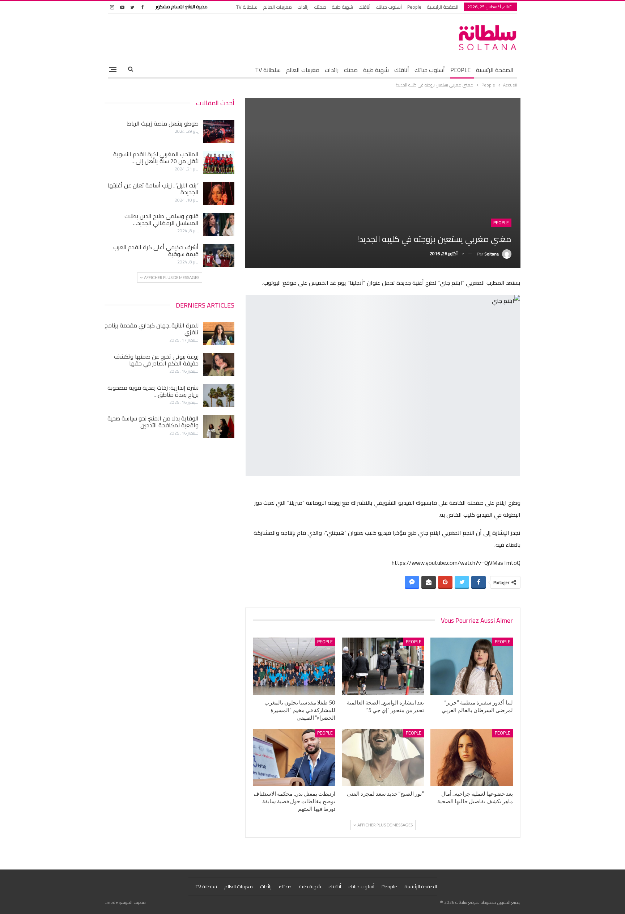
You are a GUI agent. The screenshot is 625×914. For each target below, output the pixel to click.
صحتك (320, 7)
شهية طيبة (342, 7)
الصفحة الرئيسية (442, 7)
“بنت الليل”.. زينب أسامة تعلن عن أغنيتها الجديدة (153, 189)
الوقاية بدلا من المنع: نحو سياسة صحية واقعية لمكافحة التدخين (153, 422)
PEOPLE (460, 69)
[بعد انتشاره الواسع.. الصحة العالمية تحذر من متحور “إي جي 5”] (383, 666)
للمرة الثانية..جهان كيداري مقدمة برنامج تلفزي (152, 329)
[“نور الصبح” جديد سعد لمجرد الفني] (383, 757)
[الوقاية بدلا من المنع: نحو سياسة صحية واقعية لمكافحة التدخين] (218, 426)
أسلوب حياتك (389, 7)
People (414, 7)
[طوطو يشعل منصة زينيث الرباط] (218, 131)
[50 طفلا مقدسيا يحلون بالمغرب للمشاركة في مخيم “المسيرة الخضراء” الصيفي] (294, 666)
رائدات (303, 7)
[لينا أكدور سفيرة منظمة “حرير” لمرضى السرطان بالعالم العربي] (471, 666)
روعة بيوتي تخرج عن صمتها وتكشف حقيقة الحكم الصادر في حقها (156, 360)
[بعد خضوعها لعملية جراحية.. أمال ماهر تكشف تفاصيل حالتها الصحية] (471, 757)
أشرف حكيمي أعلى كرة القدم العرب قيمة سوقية (156, 250)
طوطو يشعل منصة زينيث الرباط (163, 123)
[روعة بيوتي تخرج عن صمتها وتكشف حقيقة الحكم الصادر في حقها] (218, 364)
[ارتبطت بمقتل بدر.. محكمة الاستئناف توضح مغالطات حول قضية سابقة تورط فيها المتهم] (294, 757)
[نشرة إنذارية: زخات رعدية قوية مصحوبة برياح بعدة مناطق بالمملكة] (218, 395)
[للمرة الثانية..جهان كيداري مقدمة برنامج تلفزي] (218, 333)
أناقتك (364, 7)
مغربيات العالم (277, 7)
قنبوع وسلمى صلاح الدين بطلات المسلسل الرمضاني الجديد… (161, 219)
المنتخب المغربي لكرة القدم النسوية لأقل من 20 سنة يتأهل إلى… (156, 157)
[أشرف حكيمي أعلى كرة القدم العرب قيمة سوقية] (218, 255)
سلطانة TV (247, 7)
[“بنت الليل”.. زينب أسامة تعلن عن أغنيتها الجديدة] (218, 193)
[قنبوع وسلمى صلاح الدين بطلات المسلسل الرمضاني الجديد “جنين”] (218, 224)
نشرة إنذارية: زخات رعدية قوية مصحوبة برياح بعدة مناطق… (153, 391)
